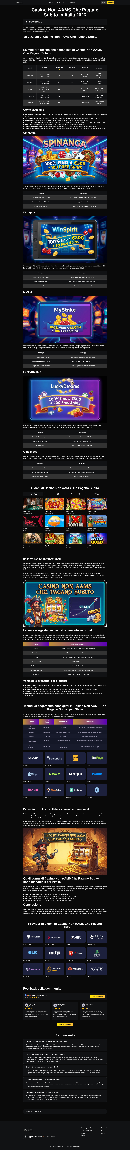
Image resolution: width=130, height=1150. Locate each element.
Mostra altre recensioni (65, 1024)
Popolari (32, 494)
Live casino (53, 494)
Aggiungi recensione (97, 996)
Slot (95, 494)
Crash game (74, 494)
